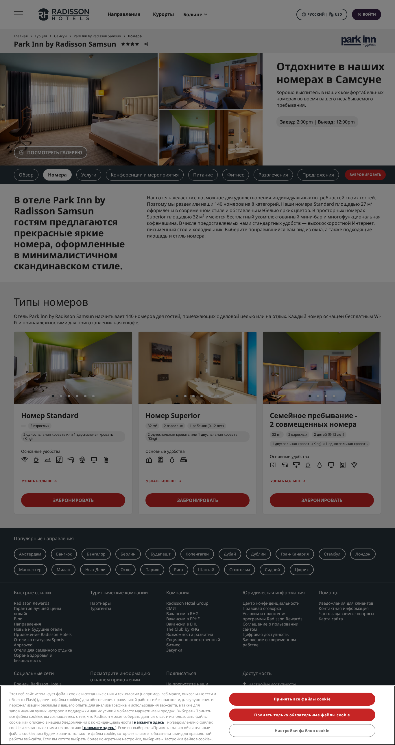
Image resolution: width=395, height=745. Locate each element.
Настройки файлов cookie (302, 730)
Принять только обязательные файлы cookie (302, 715)
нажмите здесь (149, 722)
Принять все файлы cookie (302, 699)
